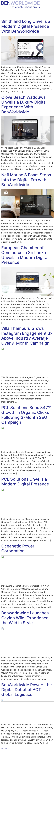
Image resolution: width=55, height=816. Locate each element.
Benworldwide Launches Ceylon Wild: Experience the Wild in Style (25, 617)
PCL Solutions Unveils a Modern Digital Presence (25, 481)
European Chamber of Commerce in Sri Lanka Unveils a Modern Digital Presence (24, 255)
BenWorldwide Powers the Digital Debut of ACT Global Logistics (26, 689)
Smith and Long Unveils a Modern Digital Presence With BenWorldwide (25, 26)
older (5, 748)
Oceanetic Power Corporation (17, 548)
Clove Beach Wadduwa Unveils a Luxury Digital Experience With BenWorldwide (24, 104)
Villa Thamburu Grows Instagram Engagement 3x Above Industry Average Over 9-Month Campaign (27, 335)
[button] (50, 14)
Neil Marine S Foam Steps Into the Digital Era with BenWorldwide (26, 179)
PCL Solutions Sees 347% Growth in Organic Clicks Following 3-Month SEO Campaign (26, 415)
